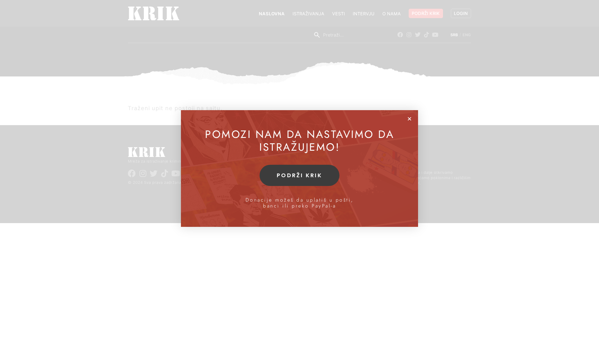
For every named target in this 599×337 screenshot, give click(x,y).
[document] (299, 168)
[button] (409, 118)
